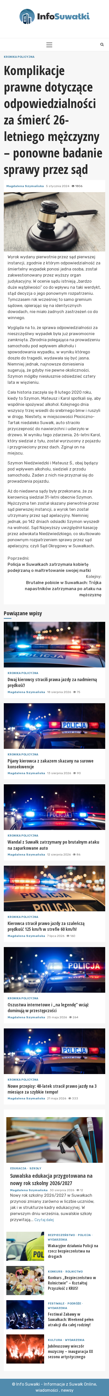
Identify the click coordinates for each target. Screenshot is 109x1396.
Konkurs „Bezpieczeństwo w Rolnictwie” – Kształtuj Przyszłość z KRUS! (25, 1280)
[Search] (102, 44)
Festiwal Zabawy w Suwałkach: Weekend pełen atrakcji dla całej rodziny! (25, 1314)
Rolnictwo (74, 1271)
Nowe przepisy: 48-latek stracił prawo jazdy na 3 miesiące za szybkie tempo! (54, 1051)
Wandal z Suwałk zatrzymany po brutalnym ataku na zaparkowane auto (54, 807)
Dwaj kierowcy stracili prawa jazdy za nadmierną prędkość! (54, 644)
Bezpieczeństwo (61, 1235)
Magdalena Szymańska (25, 186)
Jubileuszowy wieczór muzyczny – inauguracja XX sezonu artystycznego (25, 1349)
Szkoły (35, 1168)
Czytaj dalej (44, 1220)
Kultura (55, 1340)
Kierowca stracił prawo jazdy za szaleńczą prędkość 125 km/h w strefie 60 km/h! (54, 888)
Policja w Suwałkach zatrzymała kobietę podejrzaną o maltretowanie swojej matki (49, 564)
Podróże (74, 1303)
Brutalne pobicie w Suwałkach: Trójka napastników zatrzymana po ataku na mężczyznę (63, 585)
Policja (84, 1235)
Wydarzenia (57, 1239)
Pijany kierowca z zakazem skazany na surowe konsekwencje (54, 726)
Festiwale (56, 1303)
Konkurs (55, 1271)
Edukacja (18, 1168)
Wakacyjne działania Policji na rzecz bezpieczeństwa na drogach (25, 1246)
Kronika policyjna (19, 57)
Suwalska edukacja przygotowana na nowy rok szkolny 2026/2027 (54, 1140)
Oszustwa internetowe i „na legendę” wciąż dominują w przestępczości (54, 970)
